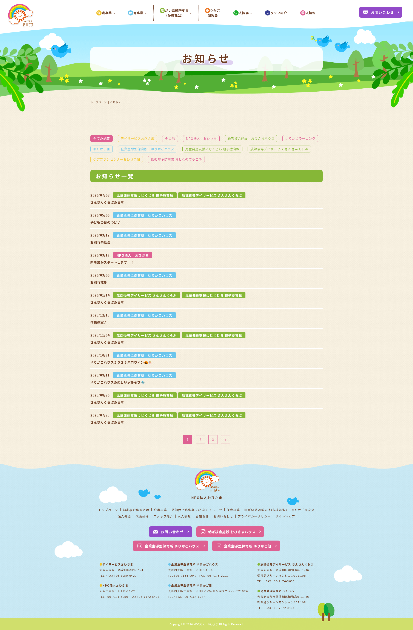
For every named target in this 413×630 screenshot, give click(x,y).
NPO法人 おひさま (201, 138)
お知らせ (202, 516)
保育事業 (233, 509)
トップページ (98, 102)
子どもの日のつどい (105, 222)
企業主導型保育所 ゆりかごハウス (147, 149)
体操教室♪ (98, 322)
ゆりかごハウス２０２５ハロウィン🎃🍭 (121, 362)
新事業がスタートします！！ (112, 262)
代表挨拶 (142, 516)
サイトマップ (285, 516)
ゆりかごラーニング (300, 138)
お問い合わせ (382, 12)
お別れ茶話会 (100, 242)
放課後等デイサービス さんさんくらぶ (279, 149)
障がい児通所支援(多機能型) (265, 509)
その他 (170, 138)
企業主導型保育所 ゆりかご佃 (247, 546)
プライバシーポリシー (254, 516)
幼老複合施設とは (136, 509)
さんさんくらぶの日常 (107, 202)
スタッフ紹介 (163, 516)
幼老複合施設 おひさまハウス (251, 138)
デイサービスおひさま (137, 138)
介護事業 (160, 509)
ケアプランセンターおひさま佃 (116, 159)
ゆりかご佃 (101, 149)
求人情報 (184, 516)
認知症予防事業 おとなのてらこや (176, 159)
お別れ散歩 (98, 282)
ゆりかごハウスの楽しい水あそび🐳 (117, 382)
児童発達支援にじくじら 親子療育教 (212, 149)
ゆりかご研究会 (303, 509)
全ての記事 (101, 138)
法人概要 (124, 516)
